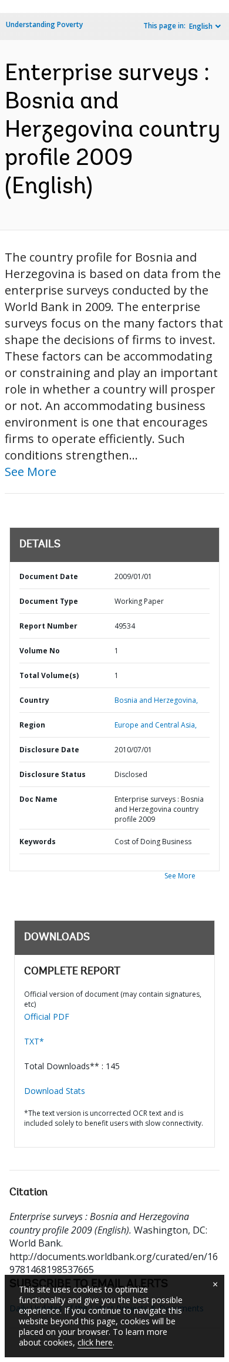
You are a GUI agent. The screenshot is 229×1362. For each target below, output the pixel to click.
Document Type (48, 601)
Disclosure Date (49, 750)
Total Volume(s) (49, 675)
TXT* (34, 1041)
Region (32, 725)
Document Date (48, 576)
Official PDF (46, 1016)
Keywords (37, 842)
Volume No (39, 651)
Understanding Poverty (44, 24)
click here (95, 1342)
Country (34, 700)
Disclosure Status (52, 774)
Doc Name (38, 799)
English (201, 26)
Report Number (48, 626)
